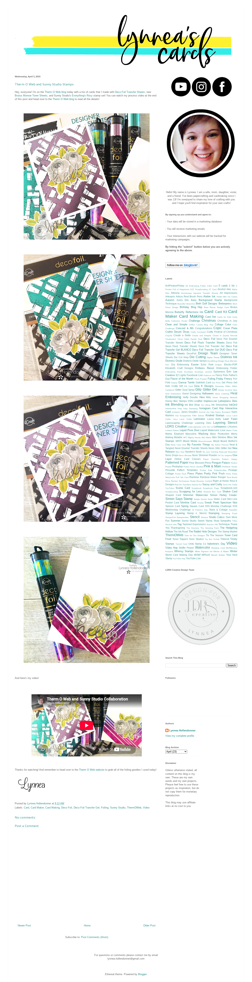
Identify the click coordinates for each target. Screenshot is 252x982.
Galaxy (174, 383)
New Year (180, 452)
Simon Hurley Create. (223, 495)
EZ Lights (181, 375)
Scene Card (183, 487)
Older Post (149, 925)
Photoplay (177, 466)
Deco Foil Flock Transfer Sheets (204, 342)
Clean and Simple (176, 324)
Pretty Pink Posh (214, 473)
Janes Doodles (189, 412)
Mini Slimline (219, 437)
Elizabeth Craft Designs (179, 368)
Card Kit (221, 312)
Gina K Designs (204, 386)
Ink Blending (174, 404)
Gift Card (188, 386)
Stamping (213, 513)
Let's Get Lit (207, 427)
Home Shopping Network (225, 397)
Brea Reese (210, 307)
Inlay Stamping (190, 408)
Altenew (175, 293)
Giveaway (219, 386)
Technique (224, 524)
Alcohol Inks (224, 289)
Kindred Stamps (215, 415)
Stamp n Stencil (196, 513)
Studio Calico (216, 517)
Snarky (200, 503)
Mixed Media (190, 441)
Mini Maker (206, 437)
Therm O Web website (91, 769)
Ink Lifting (205, 405)
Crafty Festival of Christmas (222, 331)
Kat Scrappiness (183, 415)
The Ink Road (181, 531)
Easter (195, 364)
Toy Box (208, 539)
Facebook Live (195, 375)
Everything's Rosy (82, 95)
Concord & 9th (185, 328)
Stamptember (183, 517)
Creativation (170, 339)
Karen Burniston (223, 412)
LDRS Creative (176, 426)
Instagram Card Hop (211, 408)
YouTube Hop (179, 558)
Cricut (180, 339)
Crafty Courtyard (198, 332)
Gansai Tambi (186, 382)
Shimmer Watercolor (195, 495)
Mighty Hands (194, 437)
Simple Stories (200, 499)
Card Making (52, 807)
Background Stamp (210, 300)
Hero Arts (205, 397)
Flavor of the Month (181, 378)
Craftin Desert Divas (177, 331)
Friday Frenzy (224, 378)
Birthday (184, 307)
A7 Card (213, 289)
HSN (190, 401)
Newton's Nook (193, 451)
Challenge (194, 320)
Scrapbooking (171, 492)
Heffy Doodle (190, 397)
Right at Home (221, 481)
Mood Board (220, 441)
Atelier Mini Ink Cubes (227, 297)
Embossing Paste (174, 372)
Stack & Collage (218, 509)
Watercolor (202, 547)
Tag (179, 524)
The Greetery (192, 528)
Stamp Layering (175, 513)
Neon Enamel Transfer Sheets (191, 448)
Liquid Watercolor (209, 430)
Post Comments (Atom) (94, 937)
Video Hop (171, 547)
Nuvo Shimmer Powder (204, 455)
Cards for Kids (224, 317)
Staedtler (233, 510)
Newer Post (24, 925)
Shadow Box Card (212, 492)
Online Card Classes (187, 459)
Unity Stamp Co (197, 543)
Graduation (176, 394)
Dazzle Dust (196, 339)
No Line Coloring (210, 452)
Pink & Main (212, 466)
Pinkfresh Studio (229, 467)
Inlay (180, 408)
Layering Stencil (225, 422)
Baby (193, 300)
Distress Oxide (173, 360)
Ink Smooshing (219, 404)
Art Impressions (228, 293)
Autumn (169, 300)
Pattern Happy (229, 459)
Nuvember (232, 452)
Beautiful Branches (186, 304)
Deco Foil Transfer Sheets (130, 92)
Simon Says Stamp (179, 498)
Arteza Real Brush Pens (189, 296)
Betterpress (225, 303)
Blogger (142, 974)
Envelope (188, 372)
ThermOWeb (134, 807)
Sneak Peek (212, 502)
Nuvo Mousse (185, 455)
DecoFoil (191, 353)
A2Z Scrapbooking (199, 289)
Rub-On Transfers (183, 485)
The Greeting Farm (209, 528)
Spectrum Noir (228, 502)
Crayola (168, 335)
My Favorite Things (198, 444)
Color (228, 324)
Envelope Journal (203, 372)
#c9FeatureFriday (174, 285)
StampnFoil (170, 517)
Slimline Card (188, 502)
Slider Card (220, 499)
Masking (203, 433)
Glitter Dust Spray (185, 389)
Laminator (199, 418)
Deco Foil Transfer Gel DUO (208, 349)
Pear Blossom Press (200, 462)
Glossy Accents (225, 390)
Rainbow (194, 477)
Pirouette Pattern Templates (181, 470)
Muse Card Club (178, 445)
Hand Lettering (222, 394)
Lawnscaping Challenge (179, 423)
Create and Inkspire (201, 335)
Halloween (208, 393)
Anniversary (186, 293)
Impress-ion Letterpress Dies (220, 401)
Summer (175, 520)
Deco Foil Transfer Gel (86, 807)
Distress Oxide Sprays (195, 360)
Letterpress (220, 426)
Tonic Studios (196, 539)
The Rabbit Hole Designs (203, 531)
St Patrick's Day (200, 510)
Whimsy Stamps (184, 551)
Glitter (228, 386)
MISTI (179, 441)
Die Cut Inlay (181, 357)
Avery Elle (183, 300)
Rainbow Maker (208, 477)
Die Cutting (198, 357)
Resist (193, 481)
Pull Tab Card (182, 477)
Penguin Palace (221, 462)
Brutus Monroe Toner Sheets (31, 95)
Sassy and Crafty (212, 484)
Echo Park (207, 364)
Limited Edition (172, 430)
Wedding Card (218, 548)
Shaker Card (229, 491)
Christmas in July (227, 320)
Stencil (195, 517)
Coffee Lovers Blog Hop (201, 325)
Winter (233, 551)
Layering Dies (203, 423)
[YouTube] (181, 95)
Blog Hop (196, 307)
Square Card (197, 506)
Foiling (104, 807)
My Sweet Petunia (220, 445)
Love (222, 430)
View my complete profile (179, 735)
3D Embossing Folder (195, 286)
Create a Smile (182, 335)
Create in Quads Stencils (225, 335)
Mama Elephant (174, 433)
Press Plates (195, 473)
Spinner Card (172, 506)
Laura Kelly (214, 419)
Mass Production (219, 433)
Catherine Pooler (179, 321)
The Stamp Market (227, 531)
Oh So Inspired (225, 455)
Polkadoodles (220, 470)
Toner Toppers (180, 539)
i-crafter (198, 401)
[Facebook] (222, 95)
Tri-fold (216, 539)
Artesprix (170, 296)
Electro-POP (230, 364)
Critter (186, 339)
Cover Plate (230, 328)
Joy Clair (210, 412)
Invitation (176, 412)
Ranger (222, 477)
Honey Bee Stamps (176, 401)
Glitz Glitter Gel (206, 389)
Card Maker (37, 807)
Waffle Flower (186, 547)
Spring (184, 506)
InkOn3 (233, 404)
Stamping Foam (229, 513)
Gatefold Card (203, 382)
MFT (185, 437)
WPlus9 (206, 555)
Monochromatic (205, 441)
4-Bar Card (212, 286)
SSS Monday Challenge (218, 506)
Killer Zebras (198, 415)
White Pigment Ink (203, 551)
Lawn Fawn (230, 418)
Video (146, 807)
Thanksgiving (178, 527)
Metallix (178, 437)
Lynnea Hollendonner (182, 730)
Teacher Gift (212, 524)
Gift (181, 386)
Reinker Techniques (180, 481)
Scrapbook (196, 488)
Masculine (190, 433)
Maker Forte (231, 430)
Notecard (223, 452)
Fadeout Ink (209, 375)
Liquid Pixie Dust (189, 430)
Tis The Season (214, 535)
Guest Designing (191, 393)
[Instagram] (201, 95)
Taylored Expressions (194, 524)
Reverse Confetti (204, 481)
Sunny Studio (117, 807)
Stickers (204, 517)
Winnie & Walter (221, 551)
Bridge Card (223, 307)
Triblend (224, 539)
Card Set (210, 316)
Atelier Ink (209, 296)
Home (87, 925)
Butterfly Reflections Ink (189, 312)
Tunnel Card (181, 544)
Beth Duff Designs (206, 303)
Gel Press (227, 382)
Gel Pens (216, 383)
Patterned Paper (176, 462)
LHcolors (232, 426)
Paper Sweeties (211, 459)
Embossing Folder (226, 368)
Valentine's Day (216, 543)
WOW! (197, 555)
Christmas (209, 320)
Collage (219, 324)
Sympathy (225, 520)
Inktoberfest (170, 408)
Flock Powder (201, 379)
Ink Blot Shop (192, 404)
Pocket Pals (206, 470)
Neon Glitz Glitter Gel (220, 448)
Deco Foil (66, 807)
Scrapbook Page (211, 488)
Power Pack (180, 474)
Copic (217, 328)
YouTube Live (193, 558)
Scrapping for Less (190, 491)
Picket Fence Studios (193, 467)
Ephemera (219, 371)
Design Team (208, 353)
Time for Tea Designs (194, 535)
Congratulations (203, 328)
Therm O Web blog (55, 92)
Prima (228, 474)
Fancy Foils (222, 375)
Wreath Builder (218, 555)
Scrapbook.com (228, 488)
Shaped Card (173, 495)
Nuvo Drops (171, 455)
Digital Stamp (213, 357)
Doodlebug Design (215, 361)
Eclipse (218, 365)
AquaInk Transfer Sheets (205, 293)
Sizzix (210, 499)
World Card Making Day (179, 555)
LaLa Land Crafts (182, 419)
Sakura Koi (197, 485)
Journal (202, 412)
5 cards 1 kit (226, 285)
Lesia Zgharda (194, 427)
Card (26, 807)
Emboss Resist (204, 368)
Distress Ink (228, 357)
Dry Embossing (180, 364)
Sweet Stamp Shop (208, 520)
